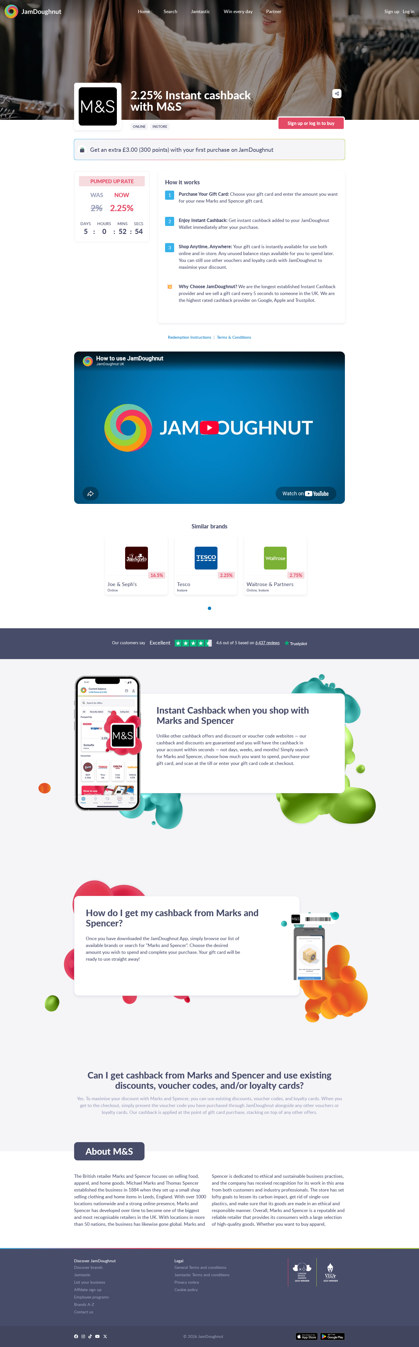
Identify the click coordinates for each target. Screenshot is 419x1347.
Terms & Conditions (234, 337)
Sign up (392, 11)
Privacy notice (186, 1282)
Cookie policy (186, 1289)
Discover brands (88, 1267)
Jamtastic (82, 1274)
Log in (408, 11)
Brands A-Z (84, 1304)
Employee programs (91, 1297)
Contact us (83, 1311)
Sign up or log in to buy (311, 123)
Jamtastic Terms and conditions (201, 1274)
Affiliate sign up (87, 1289)
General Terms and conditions (200, 1267)
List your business (89, 1282)
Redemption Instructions (189, 337)
